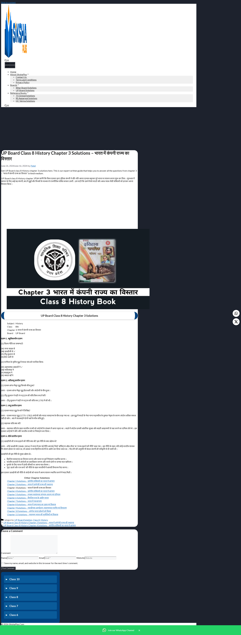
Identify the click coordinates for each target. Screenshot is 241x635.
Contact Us (21, 77)
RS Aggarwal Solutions (26, 98)
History (44, 520)
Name (4, 557)
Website (80, 557)
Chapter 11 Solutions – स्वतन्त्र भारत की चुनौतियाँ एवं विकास (32, 514)
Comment (6, 553)
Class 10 (14, 579)
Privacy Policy (22, 82)
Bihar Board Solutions (26, 87)
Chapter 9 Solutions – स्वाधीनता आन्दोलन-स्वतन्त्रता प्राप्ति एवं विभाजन (37, 507)
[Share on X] (236, 321)
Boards (13, 85)
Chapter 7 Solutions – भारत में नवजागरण (24, 501)
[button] (7, 60)
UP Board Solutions (25, 90)
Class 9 (13, 588)
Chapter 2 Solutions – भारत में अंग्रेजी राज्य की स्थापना (30, 484)
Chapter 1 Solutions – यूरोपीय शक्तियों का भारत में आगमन (31, 481)
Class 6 (13, 614)
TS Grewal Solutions (25, 95)
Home (13, 71)
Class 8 (36, 520)
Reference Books (18, 93)
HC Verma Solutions (25, 101)
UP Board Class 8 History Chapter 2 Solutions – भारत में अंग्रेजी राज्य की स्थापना (38, 522)
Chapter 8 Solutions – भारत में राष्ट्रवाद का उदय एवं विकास (31, 504)
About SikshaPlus (18, 74)
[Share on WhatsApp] (236, 313)
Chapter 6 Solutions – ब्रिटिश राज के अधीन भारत (28, 497)
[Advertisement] (69, 127)
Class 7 (13, 606)
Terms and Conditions (26, 79)
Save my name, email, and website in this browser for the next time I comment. (41, 563)
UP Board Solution (23, 520)
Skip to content (8, 2)
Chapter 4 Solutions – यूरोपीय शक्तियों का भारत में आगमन (31, 491)
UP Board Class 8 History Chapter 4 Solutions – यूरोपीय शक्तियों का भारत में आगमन (39, 525)
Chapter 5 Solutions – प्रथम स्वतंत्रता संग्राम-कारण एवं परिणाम (33, 494)
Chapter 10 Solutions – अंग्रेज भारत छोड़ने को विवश (29, 511)
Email (41, 557)
